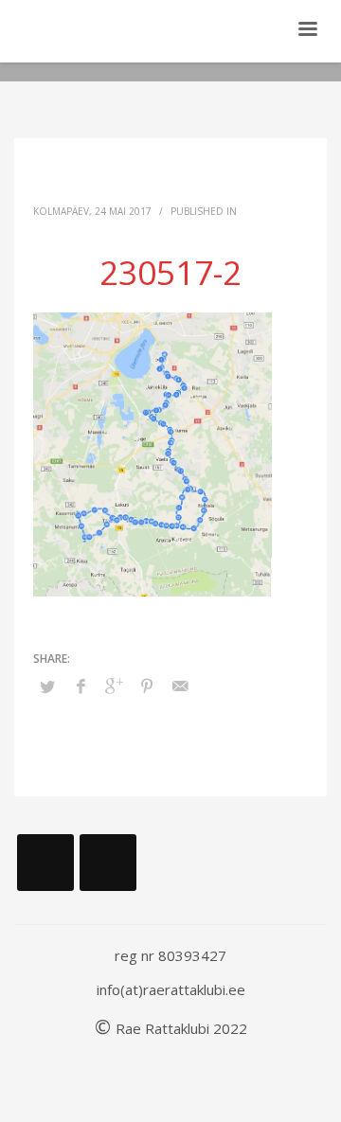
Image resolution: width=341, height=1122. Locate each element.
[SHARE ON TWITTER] (47, 686)
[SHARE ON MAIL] (180, 685)
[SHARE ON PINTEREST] (147, 685)
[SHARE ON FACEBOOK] (80, 685)
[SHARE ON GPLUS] (113, 685)
